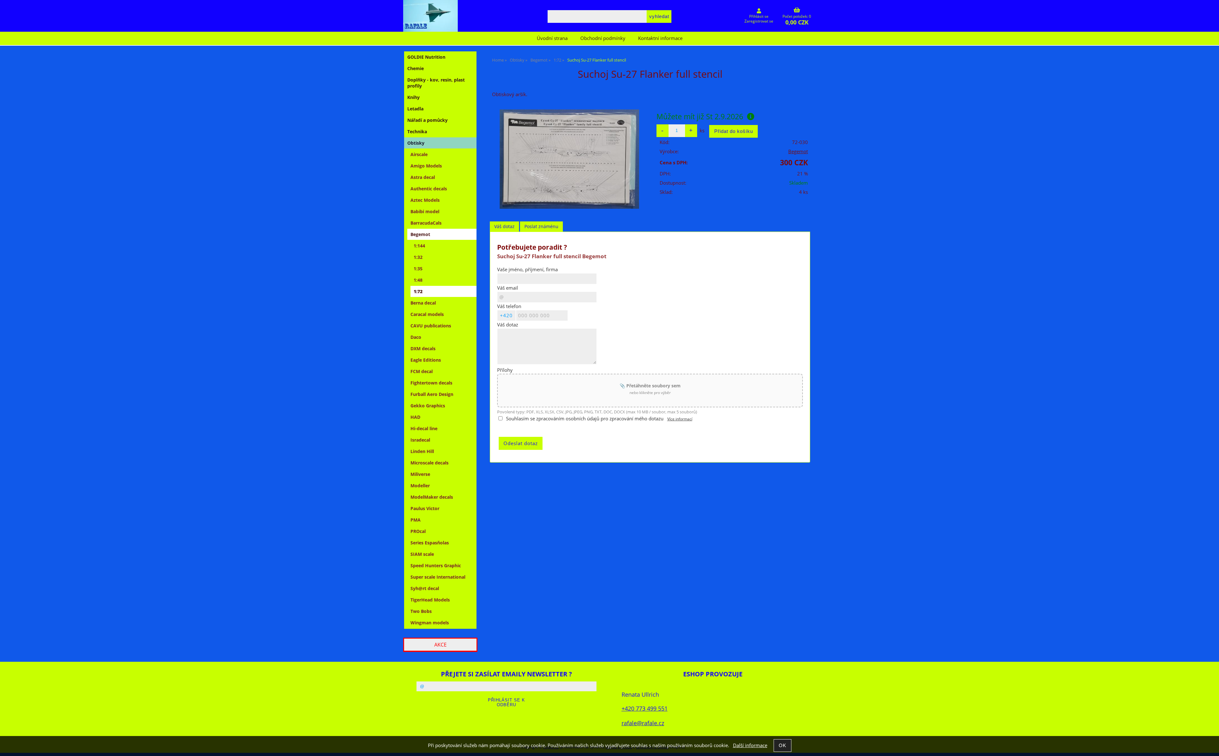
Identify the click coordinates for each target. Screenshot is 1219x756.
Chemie (415, 68)
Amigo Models (426, 166)
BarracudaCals (426, 223)
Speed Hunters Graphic (435, 565)
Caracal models (427, 314)
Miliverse (420, 474)
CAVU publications (430, 326)
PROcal (418, 531)
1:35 (418, 269)
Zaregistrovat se (758, 21)
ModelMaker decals (431, 497)
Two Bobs (421, 611)
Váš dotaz (504, 226)
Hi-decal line (423, 428)
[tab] (504, 226)
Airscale (419, 154)
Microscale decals (429, 463)
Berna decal (423, 303)
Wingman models (429, 623)
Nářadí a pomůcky (427, 120)
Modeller (420, 486)
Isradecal (420, 440)
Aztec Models (425, 200)
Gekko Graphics (427, 406)
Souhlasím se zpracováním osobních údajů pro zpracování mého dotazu (584, 418)
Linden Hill (422, 451)
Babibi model (424, 211)
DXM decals (423, 348)
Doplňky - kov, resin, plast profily (436, 83)
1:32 (418, 257)
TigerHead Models (430, 600)
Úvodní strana (552, 38)
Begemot (798, 151)
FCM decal (421, 371)
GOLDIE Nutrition (426, 57)
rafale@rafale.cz (643, 723)
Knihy (413, 97)
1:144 (419, 246)
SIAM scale (422, 554)
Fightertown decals (431, 383)
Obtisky (415, 143)
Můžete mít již (699, 116)
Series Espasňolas (429, 543)
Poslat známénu (541, 226)
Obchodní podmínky (602, 38)
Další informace (750, 745)
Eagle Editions (425, 360)
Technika (417, 131)
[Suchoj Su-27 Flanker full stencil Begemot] (569, 159)
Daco (415, 337)
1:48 (418, 280)
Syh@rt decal (424, 588)
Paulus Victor (424, 508)
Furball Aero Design (431, 394)
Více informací (679, 419)
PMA (415, 520)
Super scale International (437, 577)
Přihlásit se (759, 16)
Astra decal (422, 177)
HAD (415, 417)
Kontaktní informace (660, 38)
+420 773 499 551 (645, 708)
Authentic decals (428, 189)
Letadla (415, 109)
